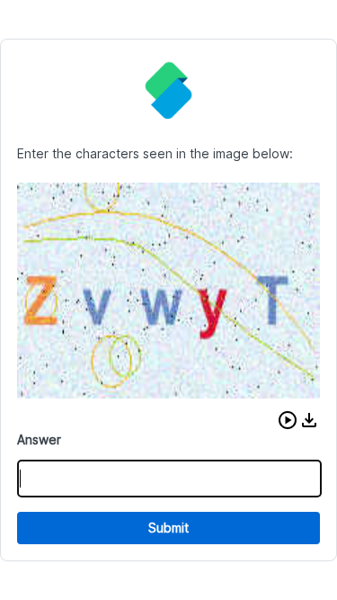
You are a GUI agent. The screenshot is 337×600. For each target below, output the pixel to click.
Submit (168, 527)
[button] (287, 420)
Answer (39, 439)
